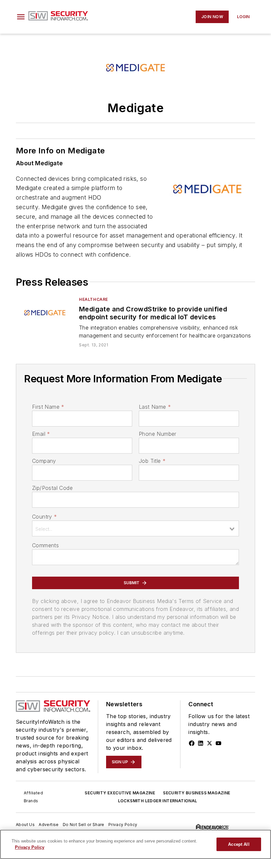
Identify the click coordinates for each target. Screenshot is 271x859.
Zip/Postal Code (52, 488)
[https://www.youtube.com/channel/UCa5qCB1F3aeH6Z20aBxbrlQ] (218, 743)
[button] (21, 17)
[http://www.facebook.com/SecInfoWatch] (191, 743)
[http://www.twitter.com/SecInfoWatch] (209, 743)
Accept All (238, 844)
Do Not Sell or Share (83, 824)
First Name (48, 406)
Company (44, 461)
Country (44, 516)
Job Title (152, 461)
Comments (45, 545)
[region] (135, 844)
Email (41, 433)
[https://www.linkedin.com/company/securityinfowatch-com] (200, 743)
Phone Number (157, 433)
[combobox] (135, 528)
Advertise (49, 824)
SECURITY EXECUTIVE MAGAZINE (120, 792)
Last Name (155, 406)
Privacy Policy (122, 824)
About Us (25, 824)
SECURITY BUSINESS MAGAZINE (196, 792)
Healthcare (93, 299)
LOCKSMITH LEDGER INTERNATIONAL (157, 800)
